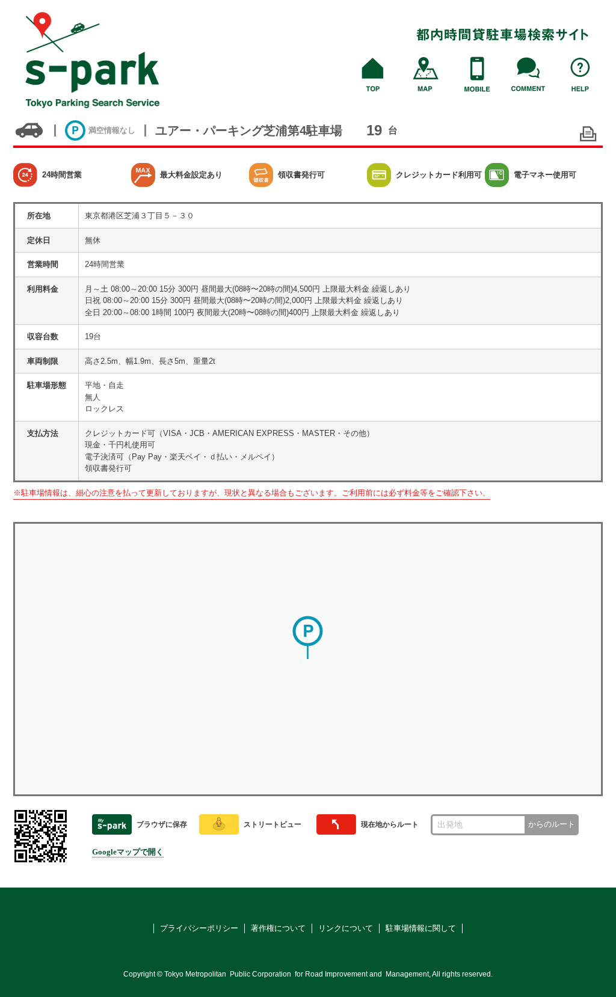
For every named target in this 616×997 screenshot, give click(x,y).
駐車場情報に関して (421, 928)
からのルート (551, 824)
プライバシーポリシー (199, 928)
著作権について (278, 928)
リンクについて (345, 928)
